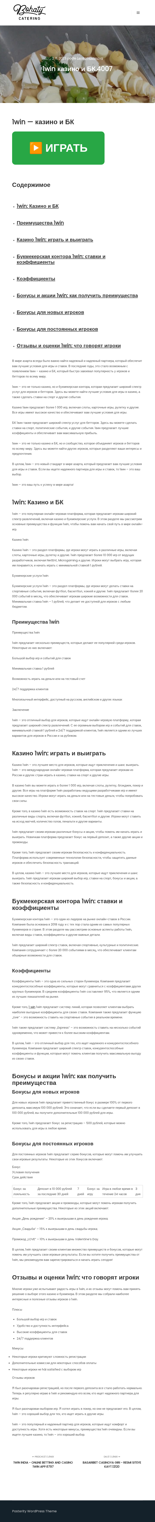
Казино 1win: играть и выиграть (55, 239)
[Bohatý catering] (29, 12)
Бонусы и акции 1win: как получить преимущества (77, 295)
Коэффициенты (36, 278)
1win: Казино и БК (38, 206)
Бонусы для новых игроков (50, 312)
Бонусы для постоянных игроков (57, 329)
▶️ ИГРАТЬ (58, 148)
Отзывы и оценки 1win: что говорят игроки (69, 345)
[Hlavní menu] (138, 12)
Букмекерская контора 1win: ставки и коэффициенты (61, 259)
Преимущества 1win (40, 222)
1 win (32, 1007)
